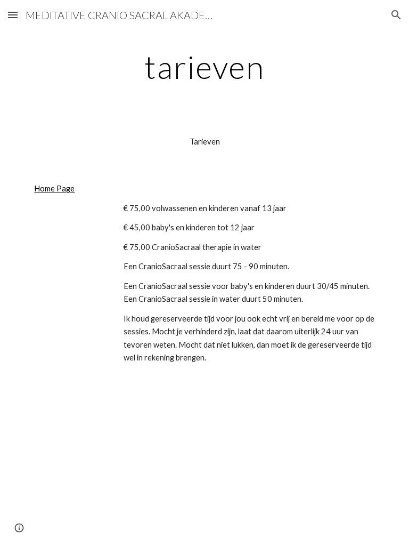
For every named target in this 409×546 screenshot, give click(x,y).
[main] (204, 67)
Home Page (54, 188)
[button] (13, 14)
